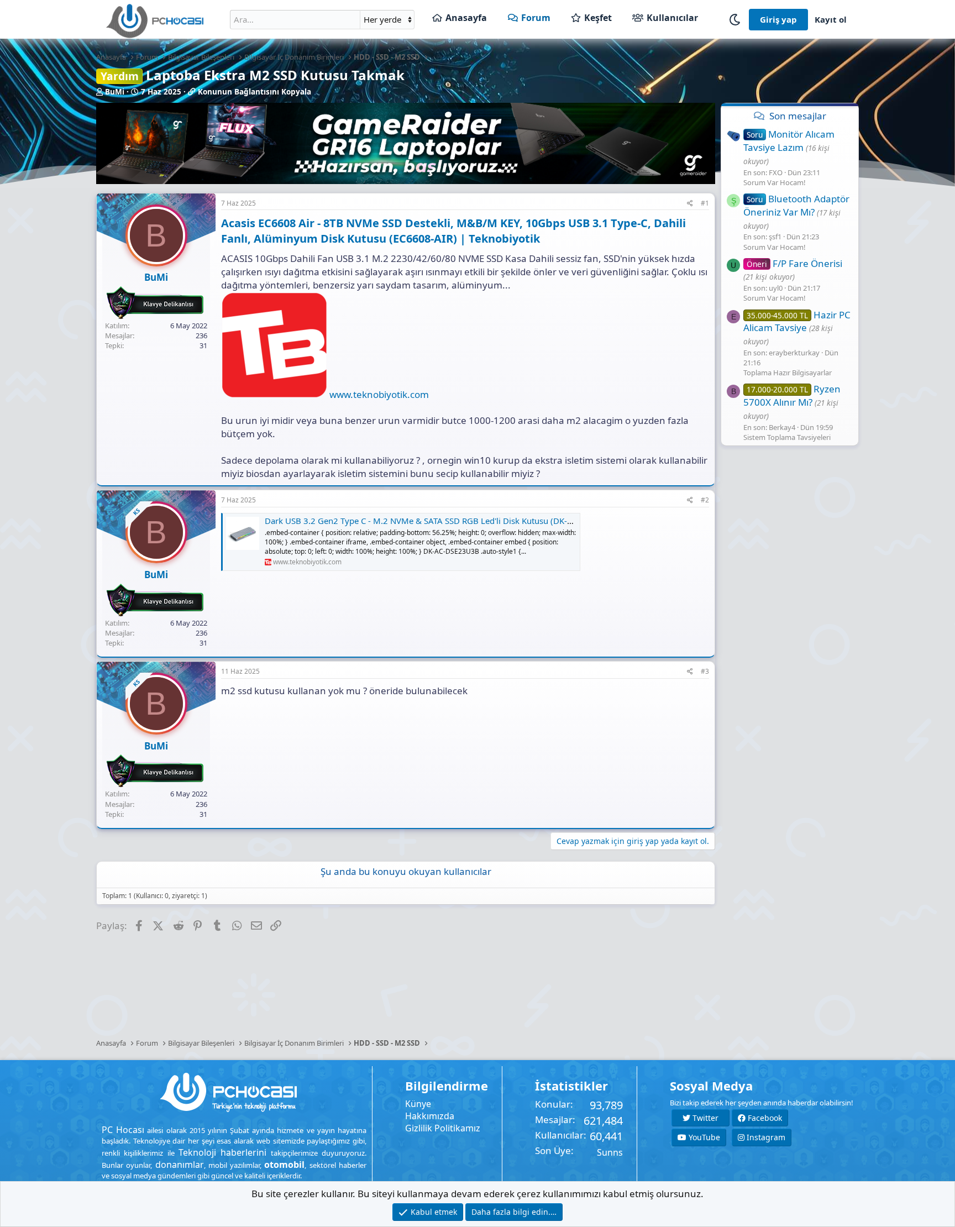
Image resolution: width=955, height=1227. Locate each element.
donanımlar (179, 1164)
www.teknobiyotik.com (379, 394)
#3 (705, 671)
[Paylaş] (690, 203)
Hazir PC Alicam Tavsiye (797, 321)
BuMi (114, 92)
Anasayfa (466, 18)
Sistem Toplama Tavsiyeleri (787, 437)
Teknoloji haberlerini (222, 1152)
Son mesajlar (797, 115)
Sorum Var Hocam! (774, 182)
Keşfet (598, 18)
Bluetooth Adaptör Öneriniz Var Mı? (796, 205)
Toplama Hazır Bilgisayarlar (787, 372)
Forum (535, 18)
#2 (705, 500)
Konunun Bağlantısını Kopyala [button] (254, 92)
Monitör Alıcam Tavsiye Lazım (789, 141)
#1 (705, 203)
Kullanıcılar (672, 18)
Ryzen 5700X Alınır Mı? (792, 395)
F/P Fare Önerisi (794, 262)
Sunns (610, 1152)
